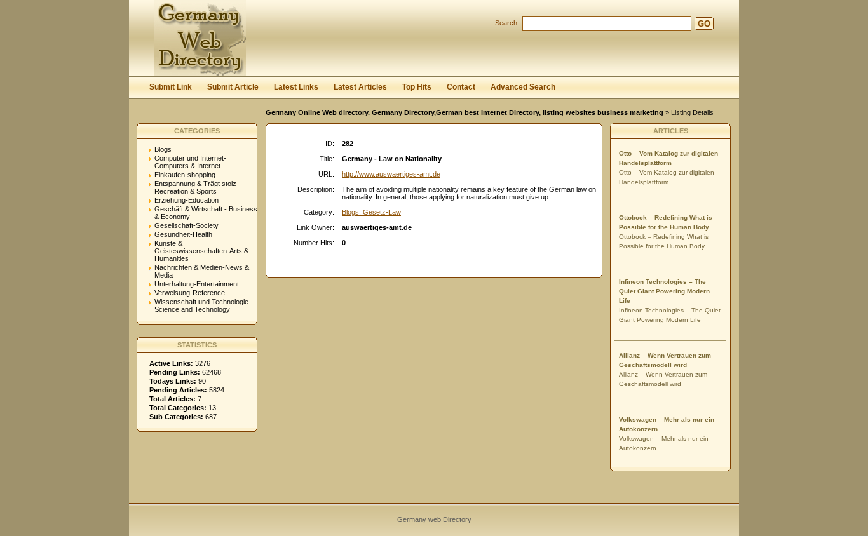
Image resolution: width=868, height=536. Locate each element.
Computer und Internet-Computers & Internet (190, 162)
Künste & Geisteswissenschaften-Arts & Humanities (201, 250)
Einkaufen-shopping (184, 174)
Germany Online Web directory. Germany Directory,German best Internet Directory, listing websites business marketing (464, 112)
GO (704, 24)
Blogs (163, 149)
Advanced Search (523, 87)
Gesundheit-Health (183, 234)
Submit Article (233, 87)
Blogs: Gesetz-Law (371, 212)
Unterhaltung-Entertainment (196, 284)
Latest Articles (360, 87)
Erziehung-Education (186, 200)
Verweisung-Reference (189, 293)
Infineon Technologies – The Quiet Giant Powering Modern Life (664, 291)
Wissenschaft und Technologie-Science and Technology (202, 305)
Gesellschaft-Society (186, 225)
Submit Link (170, 87)
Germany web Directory (434, 519)
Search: (507, 23)
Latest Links (296, 87)
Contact (461, 87)
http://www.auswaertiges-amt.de (391, 174)
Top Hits (416, 87)
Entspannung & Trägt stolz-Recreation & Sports (196, 187)
